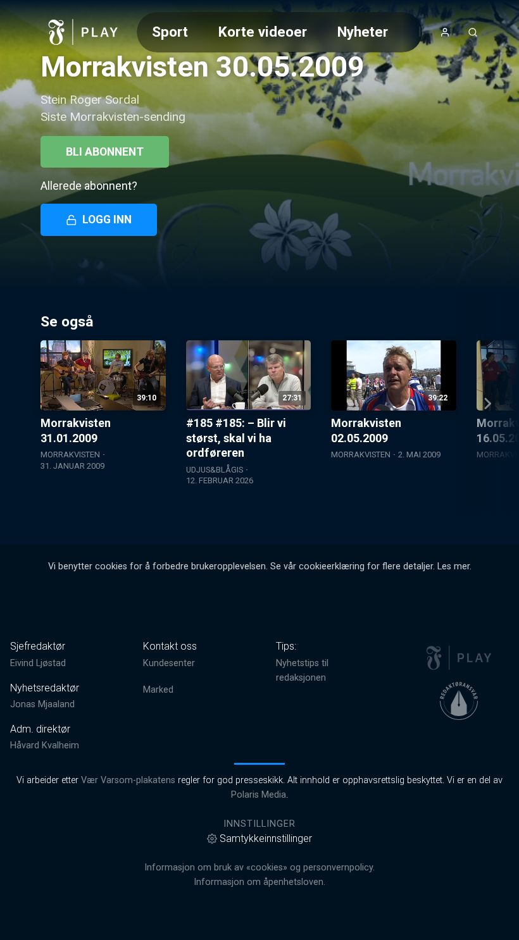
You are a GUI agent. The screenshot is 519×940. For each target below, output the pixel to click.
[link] (84, 32)
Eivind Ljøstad (38, 663)
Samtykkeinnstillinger (266, 838)
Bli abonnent (105, 151)
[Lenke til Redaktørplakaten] (459, 701)
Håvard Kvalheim (44, 745)
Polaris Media (258, 794)
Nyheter (362, 31)
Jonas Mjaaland (42, 704)
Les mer (453, 566)
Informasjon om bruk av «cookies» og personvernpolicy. (259, 867)
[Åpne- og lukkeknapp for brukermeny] (445, 32)
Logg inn (107, 219)
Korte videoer (262, 31)
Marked (158, 689)
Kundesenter (169, 663)
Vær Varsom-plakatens (128, 780)
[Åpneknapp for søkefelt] (472, 32)
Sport (170, 31)
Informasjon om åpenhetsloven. (259, 882)
